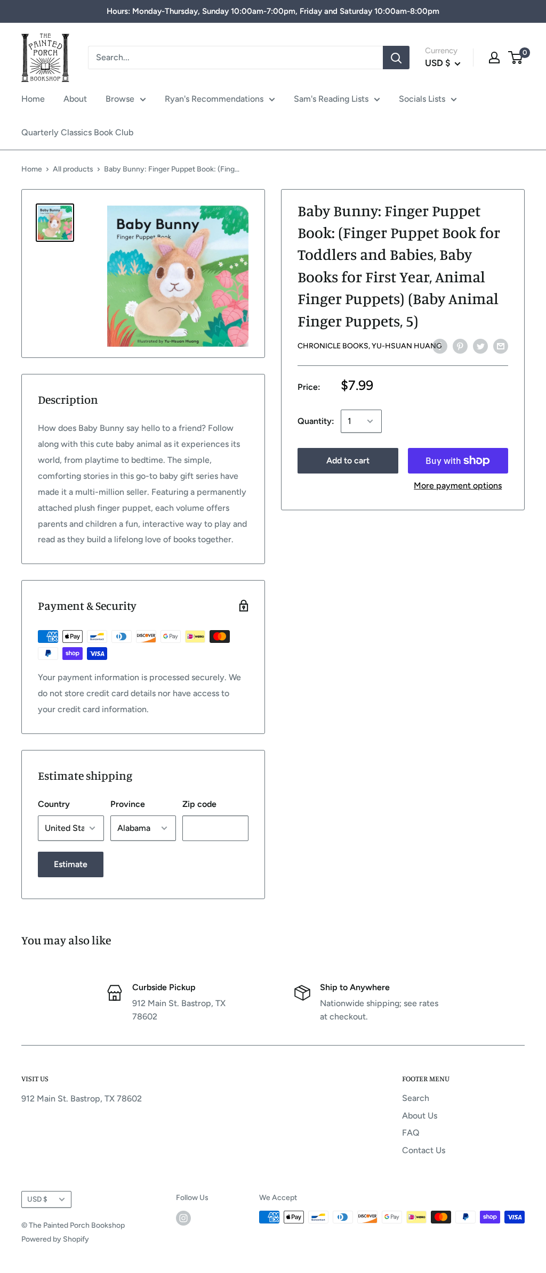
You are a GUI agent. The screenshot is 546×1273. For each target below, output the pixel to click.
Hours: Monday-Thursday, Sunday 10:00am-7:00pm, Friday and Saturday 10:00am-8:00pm (273, 11)
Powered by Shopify (55, 1239)
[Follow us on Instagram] (183, 1218)
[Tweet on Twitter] (480, 346)
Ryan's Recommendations (214, 99)
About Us (419, 1116)
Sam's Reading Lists (331, 99)
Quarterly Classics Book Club (77, 132)
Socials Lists (422, 99)
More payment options (458, 485)
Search (415, 1098)
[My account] (494, 57)
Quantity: (316, 421)
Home (33, 99)
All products (73, 169)
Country (54, 804)
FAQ (411, 1133)
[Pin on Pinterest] (460, 346)
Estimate (70, 864)
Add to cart (348, 460)
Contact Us (423, 1150)
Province (127, 804)
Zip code (199, 804)
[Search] (396, 57)
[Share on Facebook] (439, 346)
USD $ (37, 1199)
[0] (516, 57)
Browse (120, 99)
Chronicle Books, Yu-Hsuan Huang (370, 345)
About (75, 99)
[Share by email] (500, 346)
